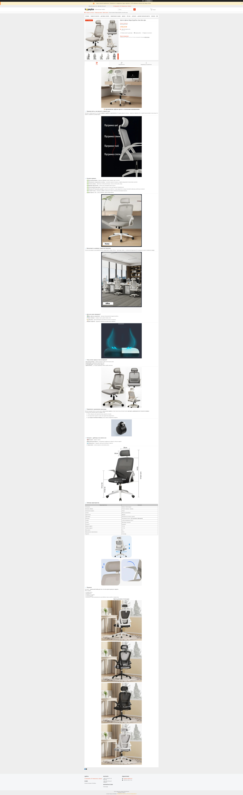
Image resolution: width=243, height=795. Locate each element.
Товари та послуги (90, 12)
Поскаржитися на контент (121, 793)
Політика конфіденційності (132, 793)
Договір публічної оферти (144, 16)
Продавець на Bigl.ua (121, 792)
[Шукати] (134, 9)
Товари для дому (98, 12)
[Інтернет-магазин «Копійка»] (89, 9)
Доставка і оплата (105, 16)
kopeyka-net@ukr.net (128, 778)
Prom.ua (127, 791)
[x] (86, 769)
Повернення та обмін (116, 16)
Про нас (128, 16)
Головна (87, 16)
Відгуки (123, 16)
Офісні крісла (105, 12)
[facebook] (85, 769)
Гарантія (153, 16)
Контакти (134, 16)
